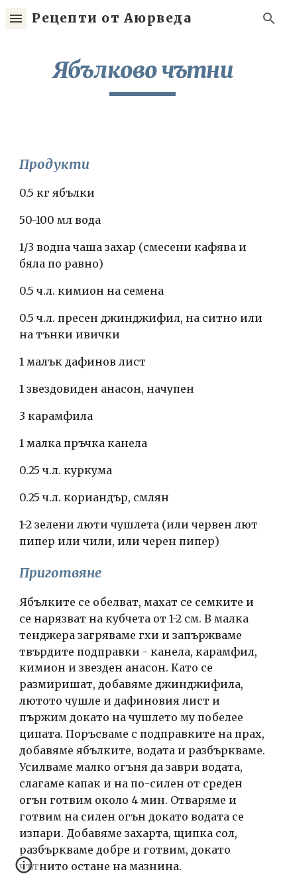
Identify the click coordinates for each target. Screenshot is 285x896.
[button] (16, 18)
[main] (143, 76)
